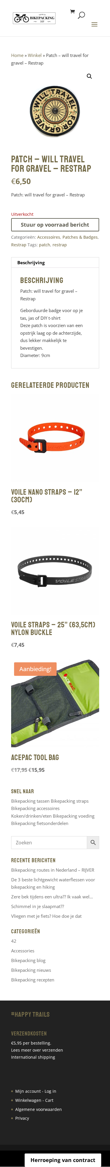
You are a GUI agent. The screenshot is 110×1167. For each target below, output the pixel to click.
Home (17, 55)
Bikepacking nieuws (31, 970)
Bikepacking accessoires (35, 808)
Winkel (35, 55)
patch (44, 244)
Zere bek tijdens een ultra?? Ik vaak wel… (52, 897)
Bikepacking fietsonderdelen (39, 823)
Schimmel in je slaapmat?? (37, 906)
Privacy (22, 1118)
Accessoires (48, 237)
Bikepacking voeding (73, 816)
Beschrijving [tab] (31, 262)
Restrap (18, 244)
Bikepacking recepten (32, 980)
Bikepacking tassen (30, 801)
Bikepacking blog (28, 960)
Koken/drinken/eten (31, 816)
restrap (60, 244)
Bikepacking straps (70, 801)
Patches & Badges (80, 237)
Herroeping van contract (63, 1159)
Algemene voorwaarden (38, 1109)
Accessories (22, 951)
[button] (89, 76)
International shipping (33, 1057)
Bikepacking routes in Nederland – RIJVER (52, 870)
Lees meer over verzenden (37, 1050)
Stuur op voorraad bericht (55, 224)
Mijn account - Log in (35, 1091)
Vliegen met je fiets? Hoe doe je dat (46, 916)
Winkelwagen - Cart (34, 1100)
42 (13, 941)
